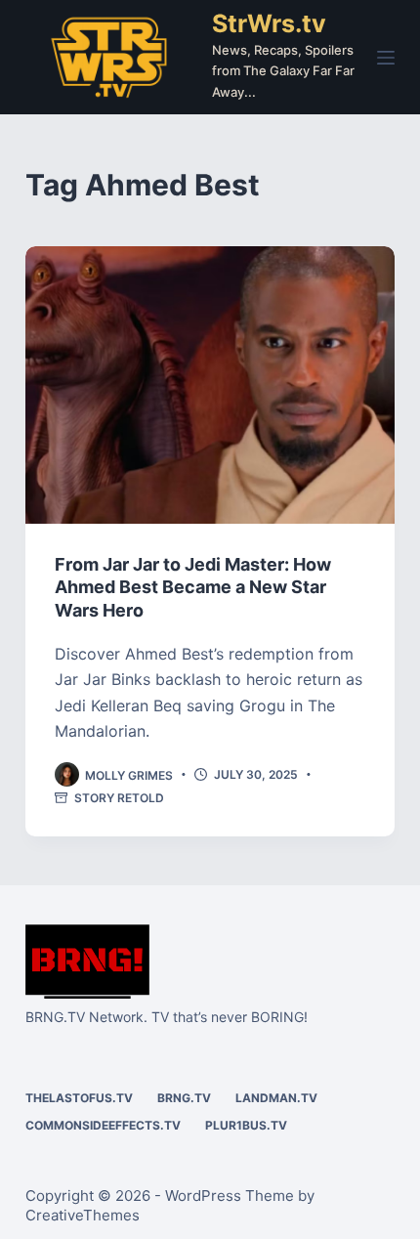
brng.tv (184, 1097)
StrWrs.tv (269, 23)
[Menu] (386, 57)
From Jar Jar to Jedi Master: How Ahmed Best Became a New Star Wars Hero (193, 587)
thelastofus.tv (79, 1097)
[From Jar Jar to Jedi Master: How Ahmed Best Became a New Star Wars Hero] (210, 385)
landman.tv (276, 1097)
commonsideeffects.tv (103, 1125)
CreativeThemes (82, 1215)
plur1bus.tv (246, 1125)
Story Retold (119, 797)
